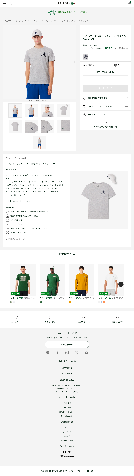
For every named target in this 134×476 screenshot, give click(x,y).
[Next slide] (74, 62)
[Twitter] (76, 352)
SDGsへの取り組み (67, 412)
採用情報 (67, 407)
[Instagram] (67, 352)
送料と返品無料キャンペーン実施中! (72, 12)
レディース (67, 432)
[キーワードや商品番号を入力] (123, 3)
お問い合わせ (67, 368)
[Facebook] (57, 352)
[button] (121, 284)
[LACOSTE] (67, 3)
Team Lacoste (67, 416)
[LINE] (47, 352)
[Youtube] (86, 352)
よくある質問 (67, 373)
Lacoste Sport (67, 441)
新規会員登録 (67, 345)
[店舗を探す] (11, 3)
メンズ (67, 428)
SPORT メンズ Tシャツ (15, 239)
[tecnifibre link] (66, 456)
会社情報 (67, 403)
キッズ (67, 436)
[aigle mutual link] (67, 452)
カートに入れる (105, 88)
